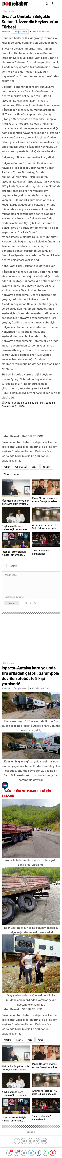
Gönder (12, 602)
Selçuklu (46, 467)
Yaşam (17, 474)
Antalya (7, 1039)
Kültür (7, 467)
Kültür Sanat (21, 467)
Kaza (30, 1039)
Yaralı (40, 1039)
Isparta (19, 1039)
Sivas (6, 474)
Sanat (34, 467)
